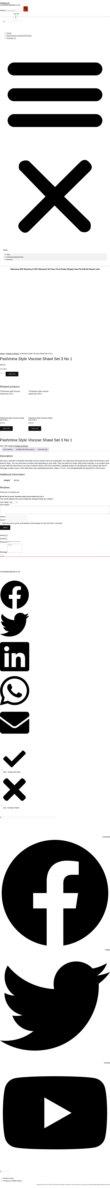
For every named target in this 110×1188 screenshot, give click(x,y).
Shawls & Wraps (12, 354)
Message (3, 552)
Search (2, 10)
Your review (5, 505)
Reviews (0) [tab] (42, 449)
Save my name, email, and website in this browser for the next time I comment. (32, 523)
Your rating (5, 502)
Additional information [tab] (25, 449)
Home (8, 254)
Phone (2, 542)
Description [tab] (8, 449)
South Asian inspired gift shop (19, 35)
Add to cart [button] (6, 428)
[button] (55, 146)
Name (3, 517)
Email (3, 520)
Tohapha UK (5, 3)
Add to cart (12, 374)
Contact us (11, 38)
